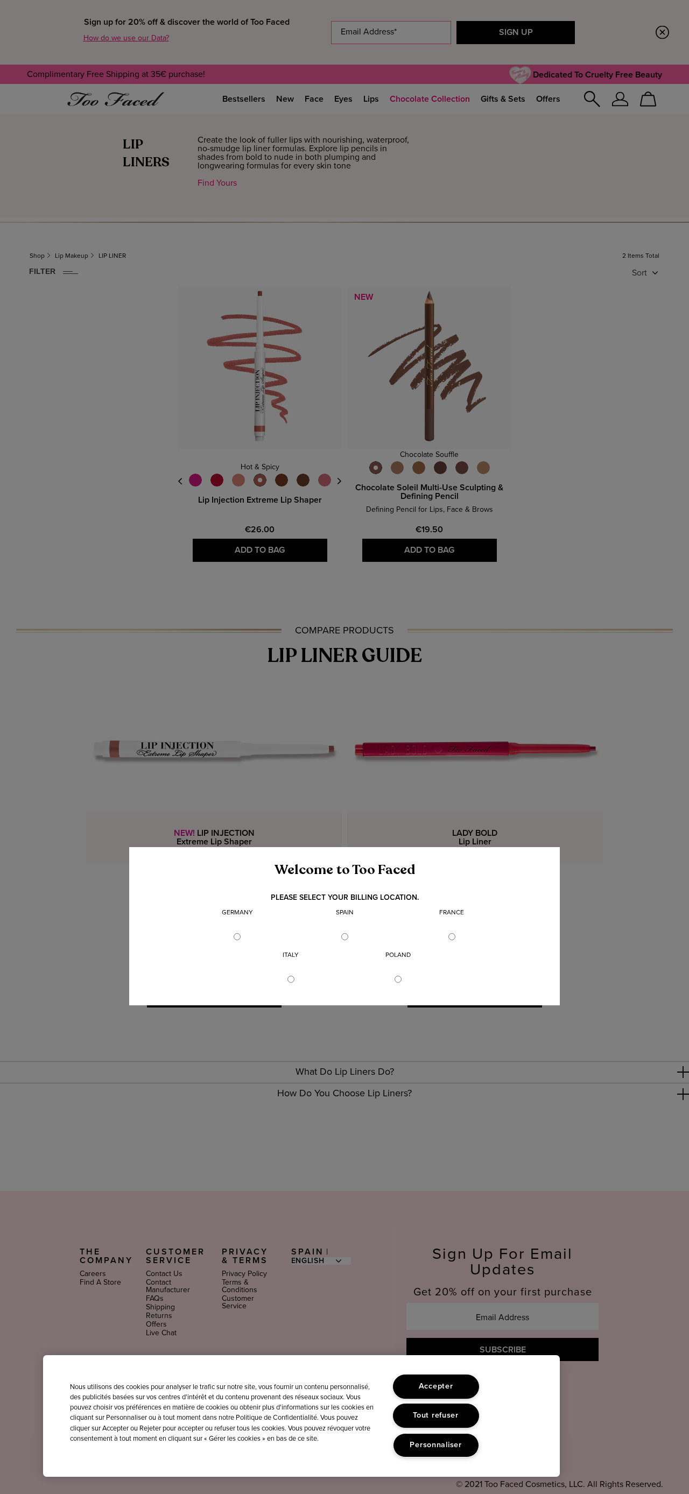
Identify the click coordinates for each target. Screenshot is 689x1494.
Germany (237, 913)
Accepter (436, 1386)
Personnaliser (435, 1445)
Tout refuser (436, 1415)
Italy (291, 955)
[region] (301, 1416)
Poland (398, 955)
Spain (345, 913)
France (451, 913)
